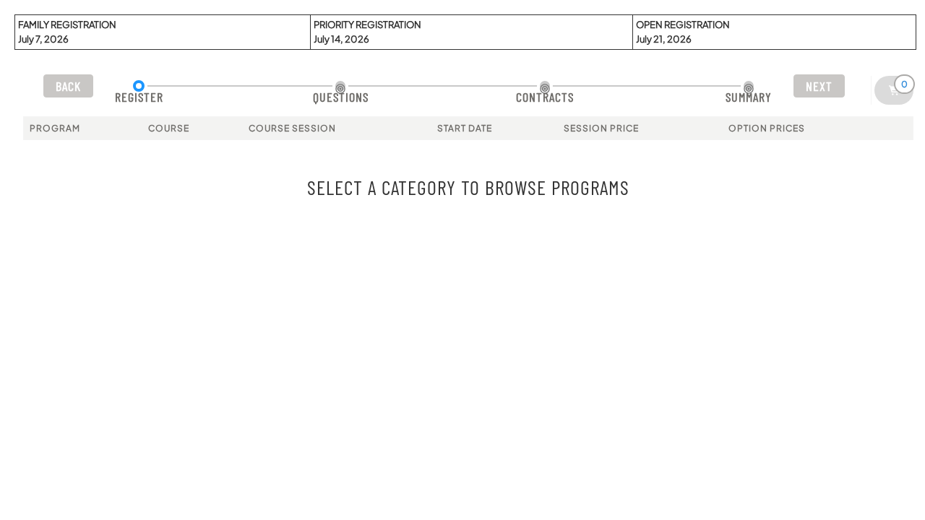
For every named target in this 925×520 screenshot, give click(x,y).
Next (819, 86)
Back (68, 86)
